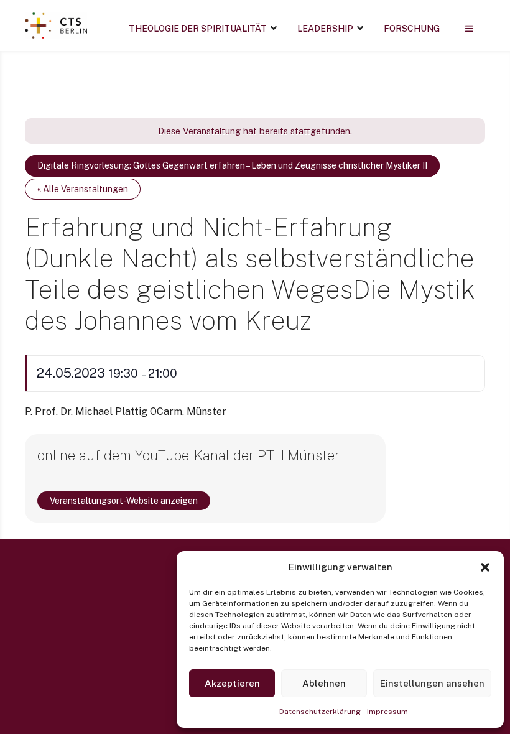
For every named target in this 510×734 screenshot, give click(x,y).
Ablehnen (324, 683)
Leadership (325, 29)
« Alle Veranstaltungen (82, 189)
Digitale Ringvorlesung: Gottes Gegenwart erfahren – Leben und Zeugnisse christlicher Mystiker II (232, 165)
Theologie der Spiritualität (198, 29)
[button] (485, 567)
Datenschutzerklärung (320, 711)
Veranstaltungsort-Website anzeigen (124, 501)
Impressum (387, 711)
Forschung (412, 29)
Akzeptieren (232, 683)
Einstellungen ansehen (432, 683)
